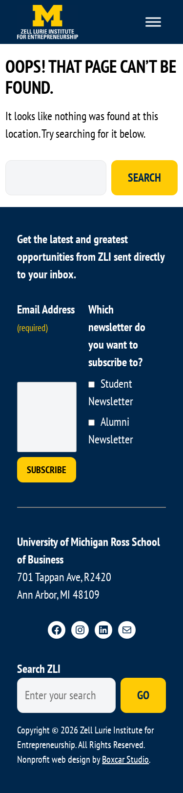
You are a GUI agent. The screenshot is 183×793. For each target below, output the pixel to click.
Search (144, 177)
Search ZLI (39, 668)
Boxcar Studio (125, 759)
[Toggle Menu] (153, 22)
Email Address (46, 318)
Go (143, 695)
